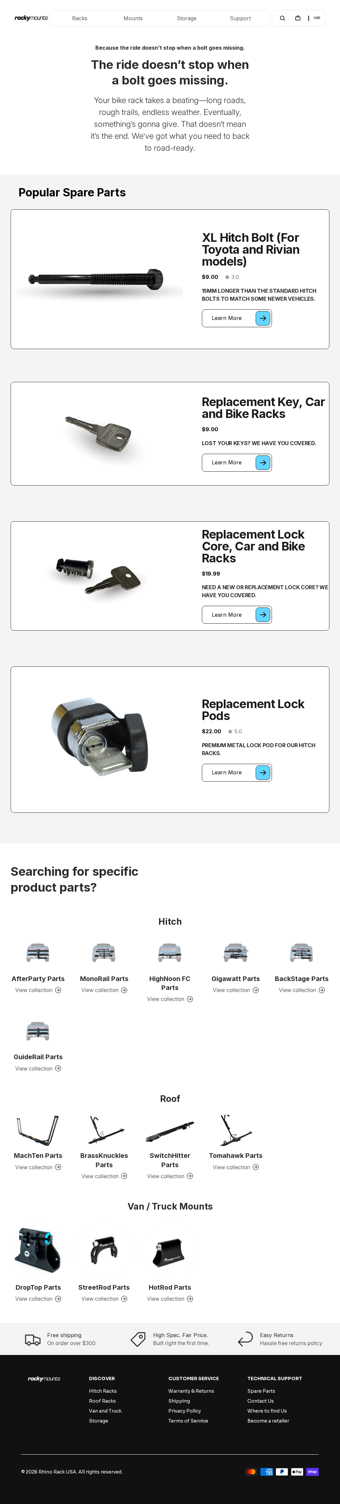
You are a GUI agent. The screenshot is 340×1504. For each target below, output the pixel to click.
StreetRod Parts (104, 1287)
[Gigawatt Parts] (235, 953)
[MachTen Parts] (38, 1130)
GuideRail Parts (38, 1057)
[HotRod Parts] (170, 1250)
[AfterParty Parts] (38, 953)
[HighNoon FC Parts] (170, 953)
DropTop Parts (38, 1287)
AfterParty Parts (38, 979)
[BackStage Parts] (301, 953)
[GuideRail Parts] (38, 1031)
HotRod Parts (170, 1287)
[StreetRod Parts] (103, 1250)
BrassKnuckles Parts (104, 1160)
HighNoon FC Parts (169, 983)
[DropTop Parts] (38, 1250)
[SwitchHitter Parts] (170, 1130)
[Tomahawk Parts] (235, 1130)
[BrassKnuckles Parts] (103, 1130)
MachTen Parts (38, 1156)
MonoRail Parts (104, 979)
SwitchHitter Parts (170, 1160)
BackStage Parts (302, 979)
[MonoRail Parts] (103, 953)
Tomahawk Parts (236, 1156)
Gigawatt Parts (236, 979)
